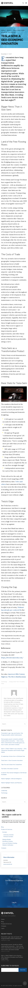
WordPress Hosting (7, 841)
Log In (2, 928)
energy (11, 681)
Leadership (4, 790)
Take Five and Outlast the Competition (11, 764)
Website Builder (6, 839)
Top (25, 983)
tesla (2, 683)
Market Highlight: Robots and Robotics (11, 783)
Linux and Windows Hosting (9, 843)
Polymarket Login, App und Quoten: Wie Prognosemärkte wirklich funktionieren (12, 734)
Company (3, 848)
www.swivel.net (7, 864)
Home (3, 30)
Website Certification (7, 845)
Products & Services (6, 829)
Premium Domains (8, 836)
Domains (4, 832)
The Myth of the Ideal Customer (9, 769)
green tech (16, 681)
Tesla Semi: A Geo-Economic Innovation (12, 760)
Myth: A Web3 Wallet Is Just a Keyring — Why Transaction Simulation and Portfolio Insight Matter (13, 750)
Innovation (22, 681)
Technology (4, 681)
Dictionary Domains (9, 835)
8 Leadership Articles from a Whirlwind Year (13, 756)
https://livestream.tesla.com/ (12, 658)
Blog (8, 30)
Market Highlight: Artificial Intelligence (11, 779)
